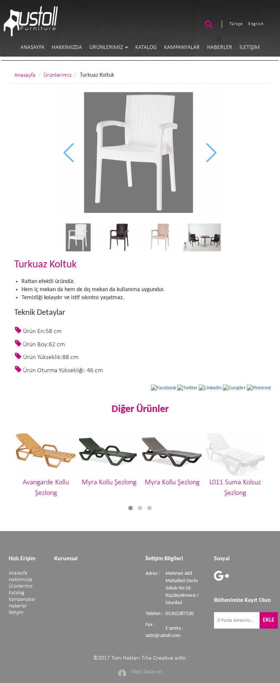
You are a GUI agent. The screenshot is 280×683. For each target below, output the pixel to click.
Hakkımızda (67, 47)
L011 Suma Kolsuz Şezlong (235, 488)
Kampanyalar (182, 47)
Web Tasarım (146, 672)
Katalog (146, 47)
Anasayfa (32, 47)
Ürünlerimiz (106, 47)
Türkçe (236, 24)
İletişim (250, 47)
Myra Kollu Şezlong (109, 482)
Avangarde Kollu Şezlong (46, 488)
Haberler (219, 47)
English (256, 24)
